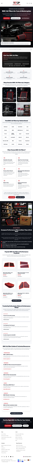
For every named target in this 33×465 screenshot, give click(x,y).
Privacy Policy (3, 452)
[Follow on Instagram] (6, 456)
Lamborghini (13, 137)
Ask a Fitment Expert (25, 18)
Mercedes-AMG (5, 140)
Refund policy (3, 460)
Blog (16, 440)
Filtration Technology (19, 438)
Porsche (12, 65)
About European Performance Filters (6, 446)
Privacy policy (8, 460)
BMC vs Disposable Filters (20, 448)
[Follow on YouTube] (10, 456)
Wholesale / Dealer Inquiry (5, 449)
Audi (14, 65)
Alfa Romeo (5, 126)
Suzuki (13, 144)
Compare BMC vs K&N (20, 197)
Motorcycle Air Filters (4, 435)
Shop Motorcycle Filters (16, 18)
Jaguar (20, 133)
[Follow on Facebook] (2, 456)
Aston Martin (20, 126)
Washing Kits (3, 438)
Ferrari (22, 65)
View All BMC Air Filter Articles (16, 413)
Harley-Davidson (12, 134)
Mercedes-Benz (18, 65)
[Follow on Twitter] (4, 456)
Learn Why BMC (11, 197)
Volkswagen (20, 144)
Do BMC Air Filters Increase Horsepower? (20, 451)
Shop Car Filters (6, 18)
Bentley (5, 130)
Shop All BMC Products (16, 300)
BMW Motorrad (20, 130)
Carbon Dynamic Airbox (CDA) (6, 437)
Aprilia (13, 126)
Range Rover (27, 140)
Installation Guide (18, 435)
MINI (13, 140)
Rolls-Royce (5, 144)
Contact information (5, 461)
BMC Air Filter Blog (19, 445)
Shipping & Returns (4, 451)
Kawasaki (27, 133)
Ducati (24, 65)
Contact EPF (26, 425)
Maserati (20, 137)
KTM (5, 137)
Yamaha (27, 144)
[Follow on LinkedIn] (12, 456)
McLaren (27, 137)
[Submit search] (31, 49)
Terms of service (13, 460)
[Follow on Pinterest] (8, 456)
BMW (9, 65)
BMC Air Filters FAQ (19, 437)
